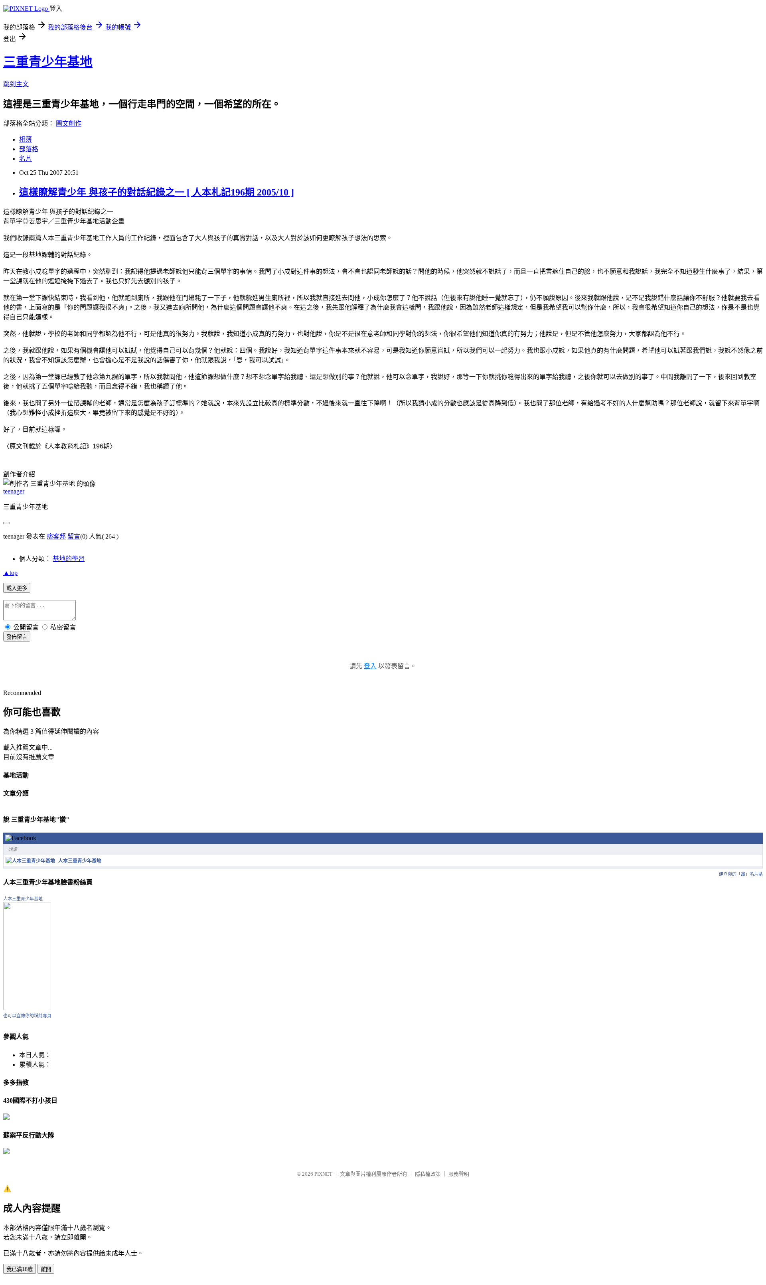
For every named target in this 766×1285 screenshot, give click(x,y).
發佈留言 (16, 637)
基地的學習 (69, 558)
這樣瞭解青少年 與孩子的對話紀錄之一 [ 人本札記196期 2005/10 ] (156, 192)
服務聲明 (458, 1174)
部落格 (28, 149)
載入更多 (16, 588)
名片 (25, 158)
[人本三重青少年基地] (30, 861)
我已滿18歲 (19, 1269)
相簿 (25, 139)
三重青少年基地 (48, 62)
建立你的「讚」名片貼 (741, 874)
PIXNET (323, 1174)
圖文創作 (68, 123)
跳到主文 (16, 84)
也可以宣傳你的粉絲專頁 (27, 1015)
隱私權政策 (428, 1174)
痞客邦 (56, 536)
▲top (10, 572)
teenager (13, 491)
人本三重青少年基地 (79, 861)
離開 (46, 1269)
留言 (73, 536)
